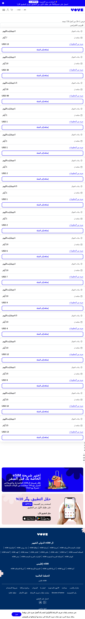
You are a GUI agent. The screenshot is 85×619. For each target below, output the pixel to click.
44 (84, 458)
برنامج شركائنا (24, 588)
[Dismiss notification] (2, 3)
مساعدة (64, 588)
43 (84, 455)
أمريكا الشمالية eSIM (18, 568)
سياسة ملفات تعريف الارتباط (39, 593)
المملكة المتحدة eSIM (76, 552)
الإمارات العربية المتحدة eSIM (31, 556)
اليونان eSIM (69, 556)
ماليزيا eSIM (44, 552)
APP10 (34, 2)
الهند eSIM (15, 552)
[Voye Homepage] (77, 10)
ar (25, 10)
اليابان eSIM (34, 552)
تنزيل (28, 4)
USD (19, 10)
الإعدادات (25, 617)
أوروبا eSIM (61, 568)
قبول (16, 614)
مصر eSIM (15, 556)
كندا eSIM (63, 552)
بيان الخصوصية (71, 593)
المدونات (35, 588)
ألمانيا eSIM (6, 552)
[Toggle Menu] (3, 10)
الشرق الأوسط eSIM (33, 568)
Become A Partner (58, 593)
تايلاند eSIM (54, 552)
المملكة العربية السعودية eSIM (53, 556)
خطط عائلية (12, 593)
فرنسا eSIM (54, 548)
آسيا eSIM (71, 568)
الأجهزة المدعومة (53, 588)
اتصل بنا (42, 588)
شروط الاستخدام (11, 588)
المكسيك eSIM (10, 548)
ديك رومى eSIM (22, 548)
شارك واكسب (74, 588)
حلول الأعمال (23, 593)
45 (84, 460)
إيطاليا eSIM (34, 548)
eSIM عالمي (42, 581)
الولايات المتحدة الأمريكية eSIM (70, 548)
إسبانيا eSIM (44, 548)
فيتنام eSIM (24, 552)
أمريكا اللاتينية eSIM (49, 568)
